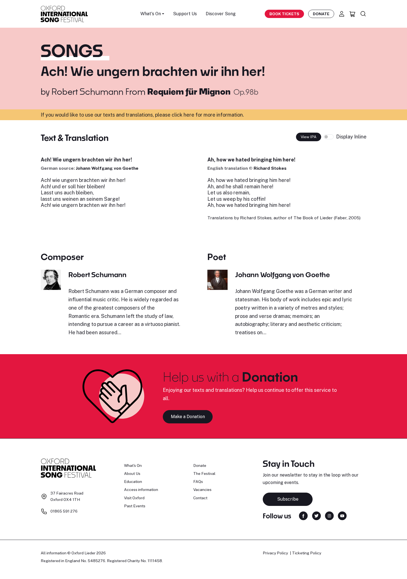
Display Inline (351, 137)
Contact (200, 498)
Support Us (185, 13)
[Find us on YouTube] (342, 515)
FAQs (198, 481)
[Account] (341, 14)
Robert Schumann (87, 91)
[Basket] (352, 14)
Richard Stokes (270, 168)
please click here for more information (199, 115)
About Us (132, 473)
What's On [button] (150, 13)
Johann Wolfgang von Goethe (107, 168)
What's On (133, 465)
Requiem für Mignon (189, 91)
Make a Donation (188, 416)
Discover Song (221, 13)
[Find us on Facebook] (303, 515)
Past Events (134, 506)
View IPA (308, 137)
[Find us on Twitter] (316, 515)
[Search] (363, 14)
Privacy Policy (275, 553)
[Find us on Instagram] (329, 515)
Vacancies (202, 489)
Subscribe (287, 499)
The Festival (204, 473)
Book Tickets (284, 14)
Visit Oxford (134, 498)
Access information (141, 489)
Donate (321, 14)
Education (133, 481)
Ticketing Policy (306, 553)
